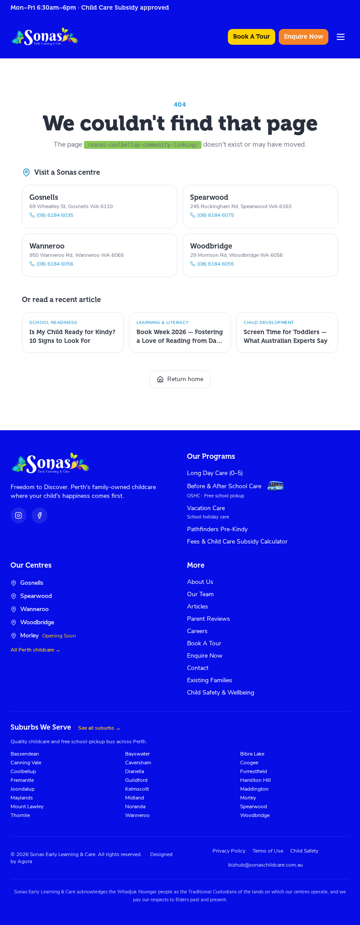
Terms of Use (267, 850)
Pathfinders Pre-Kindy (217, 529)
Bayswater (137, 753)
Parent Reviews (208, 619)
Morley (248, 797)
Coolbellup (23, 771)
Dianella (134, 771)
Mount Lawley (27, 806)
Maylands (22, 797)
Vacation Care (206, 508)
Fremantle (22, 780)
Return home (185, 379)
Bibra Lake (252, 753)
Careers (197, 631)
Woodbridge (255, 815)
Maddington (254, 788)
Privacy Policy (228, 850)
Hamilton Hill (255, 780)
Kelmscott (137, 788)
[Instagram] (18, 515)
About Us (200, 582)
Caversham (138, 762)
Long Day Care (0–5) (215, 473)
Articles (197, 606)
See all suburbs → (99, 727)
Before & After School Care (224, 486)
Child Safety (304, 850)
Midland (134, 797)
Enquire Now (303, 36)
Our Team (200, 594)
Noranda (135, 806)
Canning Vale (26, 762)
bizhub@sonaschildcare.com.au (265, 864)
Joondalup (23, 788)
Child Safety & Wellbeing (220, 692)
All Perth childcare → (36, 649)
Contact (198, 668)
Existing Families (209, 680)
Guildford (136, 780)
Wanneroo (137, 815)
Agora (25, 861)
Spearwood (253, 806)
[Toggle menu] (340, 37)
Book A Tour (251, 36)
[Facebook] (39, 515)
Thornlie (20, 815)
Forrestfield (253, 771)
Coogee (249, 762)
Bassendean (25, 753)
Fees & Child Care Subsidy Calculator (237, 541)
